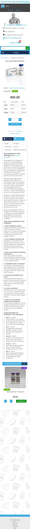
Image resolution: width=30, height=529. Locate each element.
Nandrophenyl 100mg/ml (15, 392)
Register (19, 10)
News (15, 528)
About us (15, 522)
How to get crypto (15, 520)
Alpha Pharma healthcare (17, 88)
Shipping (15, 526)
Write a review (16, 133)
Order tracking (24, 2)
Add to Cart (15, 124)
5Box (6, 109)
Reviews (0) (20, 139)
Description (8, 139)
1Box (6, 105)
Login (11, 10)
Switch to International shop (13, 38)
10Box (6, 112)
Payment (15, 524)
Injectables (6, 57)
